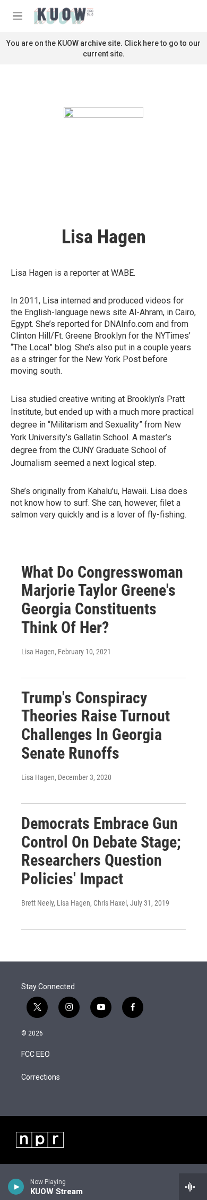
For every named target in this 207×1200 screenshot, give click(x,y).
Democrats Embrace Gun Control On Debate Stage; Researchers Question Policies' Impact (101, 851)
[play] (16, 1186)
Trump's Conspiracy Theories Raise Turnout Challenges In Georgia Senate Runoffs (95, 725)
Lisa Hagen (38, 651)
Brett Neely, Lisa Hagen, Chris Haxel (74, 903)
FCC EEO (35, 1054)
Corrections (40, 1077)
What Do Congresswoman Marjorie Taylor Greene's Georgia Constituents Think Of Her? (102, 600)
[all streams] (193, 1186)
